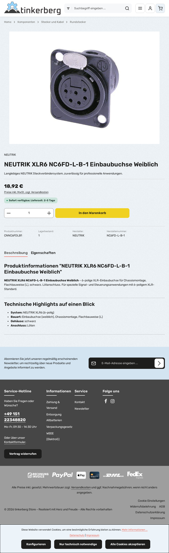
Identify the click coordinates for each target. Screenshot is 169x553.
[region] (84, 88)
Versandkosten (81, 487)
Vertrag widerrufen (22, 454)
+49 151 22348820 (15, 417)
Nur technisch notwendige (78, 544)
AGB (162, 506)
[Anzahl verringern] (8, 213)
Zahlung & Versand (53, 405)
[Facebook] (106, 402)
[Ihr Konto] (150, 8)
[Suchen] (127, 8)
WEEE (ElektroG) (53, 436)
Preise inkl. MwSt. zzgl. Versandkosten (26, 192)
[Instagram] (112, 402)
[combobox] (97, 8)
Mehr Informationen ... (135, 529)
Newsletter (82, 408)
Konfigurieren (36, 544)
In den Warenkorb (92, 213)
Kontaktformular (14, 442)
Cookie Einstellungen (151, 501)
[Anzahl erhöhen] (49, 213)
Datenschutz (77, 535)
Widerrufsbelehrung (143, 506)
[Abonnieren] (159, 363)
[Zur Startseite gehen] (32, 8)
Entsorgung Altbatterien (54, 417)
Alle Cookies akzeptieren (127, 544)
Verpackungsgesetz (59, 427)
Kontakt (80, 402)
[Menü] (140, 8)
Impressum (157, 518)
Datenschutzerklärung (150, 512)
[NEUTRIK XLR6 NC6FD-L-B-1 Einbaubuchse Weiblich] (84, 88)
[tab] (16, 253)
